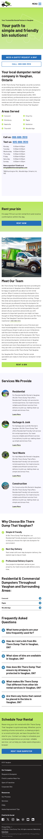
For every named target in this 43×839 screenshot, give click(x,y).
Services (5, 801)
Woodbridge (6, 608)
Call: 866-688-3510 (21, 64)
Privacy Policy (6, 827)
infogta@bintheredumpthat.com (15, 167)
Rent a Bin (21, 364)
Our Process (6, 797)
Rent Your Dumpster (21, 751)
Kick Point (5, 831)
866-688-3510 (19, 137)
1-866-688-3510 (15, 321)
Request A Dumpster (9, 774)
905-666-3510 (20, 141)
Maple (4, 603)
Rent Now (21, 223)
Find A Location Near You (11, 778)
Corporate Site (7, 787)
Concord (5, 598)
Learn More (16, 414)
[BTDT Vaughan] (14, 4)
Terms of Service (7, 836)
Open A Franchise (8, 782)
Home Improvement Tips (11, 809)
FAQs (3, 805)
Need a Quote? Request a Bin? (21, 57)
